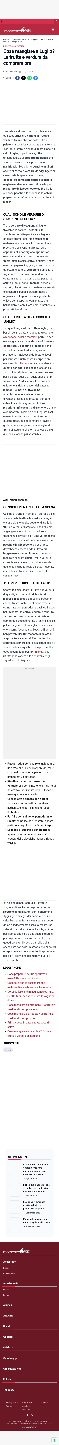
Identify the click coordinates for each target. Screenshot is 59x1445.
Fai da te (8, 1347)
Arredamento (11, 1283)
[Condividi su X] (23, 78)
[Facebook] (2, 21)
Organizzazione (12, 1368)
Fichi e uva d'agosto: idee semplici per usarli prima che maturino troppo (36, 1188)
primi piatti (37, 651)
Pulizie (7, 1379)
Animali (7, 1305)
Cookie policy (28, 1402)
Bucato (7, 1326)
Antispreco (13, 40)
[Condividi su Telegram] (35, 78)
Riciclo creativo (9, 1273)
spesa (8, 1050)
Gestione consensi (26, 1407)
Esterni (6, 1290)
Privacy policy (12, 1402)
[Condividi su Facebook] (17, 78)
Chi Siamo (43, 1402)
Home (5, 40)
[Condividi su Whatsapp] (29, 78)
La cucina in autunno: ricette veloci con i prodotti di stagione (34, 1205)
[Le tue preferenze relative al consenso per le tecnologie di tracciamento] (54, 1440)
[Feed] (31, 1415)
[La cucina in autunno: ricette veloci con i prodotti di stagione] (14, 1207)
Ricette (22, 40)
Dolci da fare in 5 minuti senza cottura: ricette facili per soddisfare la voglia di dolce (30, 996)
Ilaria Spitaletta (10, 71)
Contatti (9, 1406)
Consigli (8, 1336)
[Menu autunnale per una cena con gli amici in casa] (14, 1224)
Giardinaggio (10, 1358)
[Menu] (53, 29)
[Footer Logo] (29, 1251)
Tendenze (9, 1389)
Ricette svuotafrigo (14, 46)
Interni (6, 1295)
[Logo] (17, 29)
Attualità (8, 1315)
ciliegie (22, 363)
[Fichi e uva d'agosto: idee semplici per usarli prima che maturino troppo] (14, 1190)
